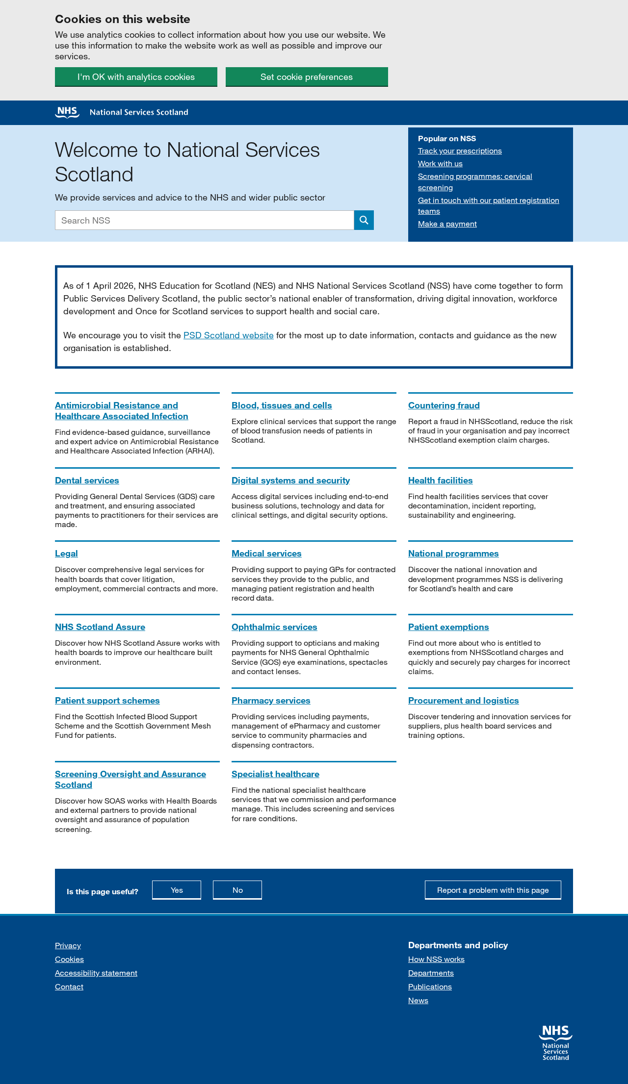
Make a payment (447, 223)
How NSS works (436, 958)
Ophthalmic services (274, 626)
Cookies (69, 958)
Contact (69, 986)
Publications (430, 986)
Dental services (87, 480)
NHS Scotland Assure (100, 626)
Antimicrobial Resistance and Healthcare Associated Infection (121, 410)
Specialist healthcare (275, 773)
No (247, 889)
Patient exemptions (448, 626)
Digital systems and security (291, 480)
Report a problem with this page (493, 889)
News (418, 1000)
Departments (431, 972)
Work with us (440, 163)
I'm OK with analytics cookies (136, 76)
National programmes (453, 553)
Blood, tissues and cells (282, 405)
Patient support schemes (107, 700)
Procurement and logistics (463, 700)
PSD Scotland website (228, 334)
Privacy (68, 945)
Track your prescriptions (460, 150)
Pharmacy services (271, 700)
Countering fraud (444, 405)
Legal (66, 553)
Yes (186, 889)
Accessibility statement (96, 972)
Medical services (267, 553)
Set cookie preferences (307, 76)
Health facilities (440, 480)
